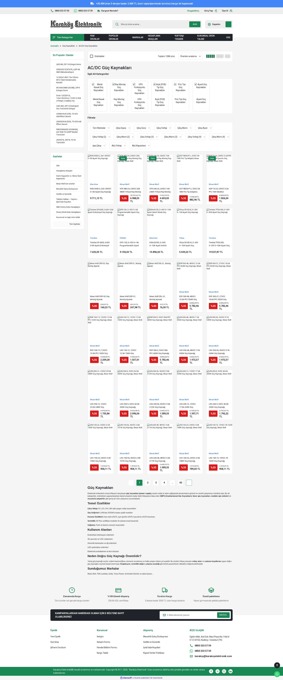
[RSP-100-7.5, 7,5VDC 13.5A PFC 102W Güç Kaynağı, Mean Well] (101, 329)
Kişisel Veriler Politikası (153, 653)
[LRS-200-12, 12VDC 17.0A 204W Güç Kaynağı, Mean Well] (190, 383)
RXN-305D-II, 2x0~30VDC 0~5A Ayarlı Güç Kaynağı (100, 190)
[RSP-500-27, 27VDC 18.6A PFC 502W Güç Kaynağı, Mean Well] (219, 275)
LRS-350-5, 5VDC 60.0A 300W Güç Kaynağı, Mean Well (129, 406)
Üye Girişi (54, 642)
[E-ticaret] (141, 677)
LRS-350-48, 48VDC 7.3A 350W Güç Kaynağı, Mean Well (189, 352)
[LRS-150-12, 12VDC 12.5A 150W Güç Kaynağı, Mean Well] (130, 329)
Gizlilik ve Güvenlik (151, 642)
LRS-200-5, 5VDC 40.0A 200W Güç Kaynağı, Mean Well (218, 406)
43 (180, 482)
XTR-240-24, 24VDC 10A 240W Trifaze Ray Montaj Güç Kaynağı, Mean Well (160, 190)
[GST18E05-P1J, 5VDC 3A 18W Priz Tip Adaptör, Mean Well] (190, 167)
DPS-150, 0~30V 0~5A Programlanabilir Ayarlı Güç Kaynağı (129, 244)
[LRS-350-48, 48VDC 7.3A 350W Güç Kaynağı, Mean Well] (190, 329)
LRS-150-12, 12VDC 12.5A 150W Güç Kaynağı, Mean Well (128, 352)
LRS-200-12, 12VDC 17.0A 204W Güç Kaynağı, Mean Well (187, 406)
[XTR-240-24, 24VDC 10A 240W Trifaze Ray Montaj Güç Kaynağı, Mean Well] (160, 167)
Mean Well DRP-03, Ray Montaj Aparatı (100, 298)
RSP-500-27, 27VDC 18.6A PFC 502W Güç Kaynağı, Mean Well (218, 298)
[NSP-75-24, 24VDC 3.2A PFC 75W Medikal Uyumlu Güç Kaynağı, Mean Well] (219, 167)
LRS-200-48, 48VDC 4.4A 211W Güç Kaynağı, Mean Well (159, 460)
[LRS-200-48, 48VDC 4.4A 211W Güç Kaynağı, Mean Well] (160, 437)
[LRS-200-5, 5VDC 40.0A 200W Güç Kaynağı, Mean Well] (219, 383)
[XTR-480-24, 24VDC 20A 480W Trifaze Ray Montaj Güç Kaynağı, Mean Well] (130, 167)
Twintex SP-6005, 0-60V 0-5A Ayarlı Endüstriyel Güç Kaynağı (100, 244)
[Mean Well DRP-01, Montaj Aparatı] (130, 275)
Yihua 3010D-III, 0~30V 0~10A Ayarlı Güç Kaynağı (188, 244)
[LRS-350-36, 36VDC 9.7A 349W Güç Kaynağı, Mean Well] (219, 329)
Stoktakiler (99, 56)
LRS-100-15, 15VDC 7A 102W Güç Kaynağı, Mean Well (218, 460)
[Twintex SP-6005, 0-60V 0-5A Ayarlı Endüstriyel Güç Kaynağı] (101, 221)
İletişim (100, 636)
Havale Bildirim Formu (107, 647)
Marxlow (94, 184)
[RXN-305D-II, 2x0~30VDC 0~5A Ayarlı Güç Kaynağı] (101, 167)
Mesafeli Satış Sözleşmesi (155, 636)
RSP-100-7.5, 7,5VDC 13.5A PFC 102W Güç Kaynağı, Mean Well (99, 352)
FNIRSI (123, 238)
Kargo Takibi (102, 653)
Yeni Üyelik (55, 636)
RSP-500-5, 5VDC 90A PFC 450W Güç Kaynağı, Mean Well (159, 352)
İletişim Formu (103, 642)
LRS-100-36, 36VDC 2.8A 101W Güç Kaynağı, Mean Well (130, 460)
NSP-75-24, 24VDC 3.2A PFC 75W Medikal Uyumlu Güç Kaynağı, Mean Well (219, 190)
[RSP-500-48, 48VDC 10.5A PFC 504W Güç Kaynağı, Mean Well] (190, 275)
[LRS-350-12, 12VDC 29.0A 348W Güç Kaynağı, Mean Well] (101, 383)
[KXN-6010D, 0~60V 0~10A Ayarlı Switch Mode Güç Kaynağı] (160, 221)
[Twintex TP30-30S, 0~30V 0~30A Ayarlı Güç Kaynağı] (219, 221)
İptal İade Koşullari (151, 647)
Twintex (93, 238)
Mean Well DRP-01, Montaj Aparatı (128, 298)
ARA (195, 24)
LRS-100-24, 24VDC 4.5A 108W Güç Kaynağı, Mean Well (189, 460)
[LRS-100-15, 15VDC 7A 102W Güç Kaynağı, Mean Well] (219, 437)
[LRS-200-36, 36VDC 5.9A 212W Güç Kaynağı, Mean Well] (160, 383)
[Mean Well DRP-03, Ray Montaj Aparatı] (101, 275)
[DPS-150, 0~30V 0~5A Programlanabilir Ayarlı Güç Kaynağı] (130, 221)
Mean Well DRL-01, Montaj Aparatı (157, 298)
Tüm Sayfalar (74, 224)
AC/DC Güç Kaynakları (88, 46)
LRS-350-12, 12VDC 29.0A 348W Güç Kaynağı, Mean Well (98, 406)
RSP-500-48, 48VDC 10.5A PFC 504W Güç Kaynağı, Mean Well (188, 298)
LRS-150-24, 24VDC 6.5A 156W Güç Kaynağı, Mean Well (100, 460)
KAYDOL (223, 615)
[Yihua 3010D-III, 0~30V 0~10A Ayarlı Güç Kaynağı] (190, 221)
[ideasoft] (126, 677)
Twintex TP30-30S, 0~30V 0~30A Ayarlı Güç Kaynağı (219, 244)
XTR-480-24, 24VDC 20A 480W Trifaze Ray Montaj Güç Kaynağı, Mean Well (130, 190)
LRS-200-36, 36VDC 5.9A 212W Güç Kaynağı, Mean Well (159, 406)
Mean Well (124, 184)
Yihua (181, 238)
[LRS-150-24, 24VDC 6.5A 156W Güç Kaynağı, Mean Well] (101, 437)
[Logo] (76, 24)
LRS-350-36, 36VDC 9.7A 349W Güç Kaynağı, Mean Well (219, 352)
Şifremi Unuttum (58, 647)
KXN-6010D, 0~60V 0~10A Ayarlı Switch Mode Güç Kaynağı (158, 244)
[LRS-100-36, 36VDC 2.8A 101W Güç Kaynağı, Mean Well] (130, 437)
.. (172, 482)
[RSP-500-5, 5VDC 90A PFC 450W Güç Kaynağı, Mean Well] (160, 329)
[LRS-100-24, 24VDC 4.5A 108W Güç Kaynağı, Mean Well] (190, 437)
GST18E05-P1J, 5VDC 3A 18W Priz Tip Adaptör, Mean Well (189, 190)
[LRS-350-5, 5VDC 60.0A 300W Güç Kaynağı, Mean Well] (130, 383)
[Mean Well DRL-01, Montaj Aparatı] (160, 275)
